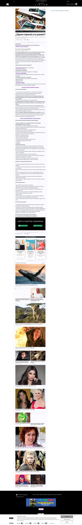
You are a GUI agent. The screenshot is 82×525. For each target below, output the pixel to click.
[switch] (30, 523)
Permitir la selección (67, 519)
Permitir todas (67, 516)
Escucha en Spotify (23, 225)
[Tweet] (26, 39)
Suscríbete (41, 509)
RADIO (38, 494)
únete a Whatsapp (38, 225)
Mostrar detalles (51, 523)
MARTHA (41, 494)
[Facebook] (24, 39)
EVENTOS (45, 494)
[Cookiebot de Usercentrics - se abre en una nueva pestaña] (11, 523)
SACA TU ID (54, 494)
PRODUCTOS (49, 494)
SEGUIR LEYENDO (20, 257)
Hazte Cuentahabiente (70, 4)
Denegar (67, 522)
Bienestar (20, 239)
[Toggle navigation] (14, 1)
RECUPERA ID (59, 494)
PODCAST (34, 494)
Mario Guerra (19, 31)
